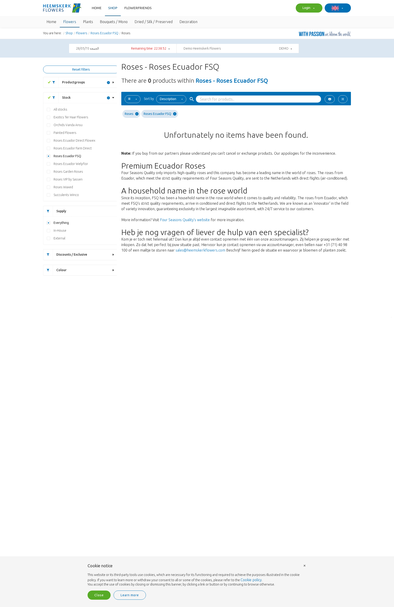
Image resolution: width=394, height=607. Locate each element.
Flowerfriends (138, 8)
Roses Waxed (63, 187)
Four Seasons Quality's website (185, 220)
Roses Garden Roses (68, 171)
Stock (66, 97)
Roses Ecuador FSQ (104, 33)
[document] (197, 575)
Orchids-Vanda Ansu (68, 125)
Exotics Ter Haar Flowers (71, 117)
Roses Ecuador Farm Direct (73, 148)
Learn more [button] (130, 595)
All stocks (60, 109)
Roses (129, 114)
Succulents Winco (66, 195)
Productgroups (73, 82)
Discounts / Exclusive (71, 254)
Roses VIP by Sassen (68, 179)
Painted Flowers (65, 133)
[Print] (330, 99)
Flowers (81, 33)
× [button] (304, 565)
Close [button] (99, 595)
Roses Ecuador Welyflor (71, 164)
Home (96, 8)
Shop (112, 8)
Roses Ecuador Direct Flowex (74, 140)
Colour (61, 270)
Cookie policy (251, 580)
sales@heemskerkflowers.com (200, 250)
